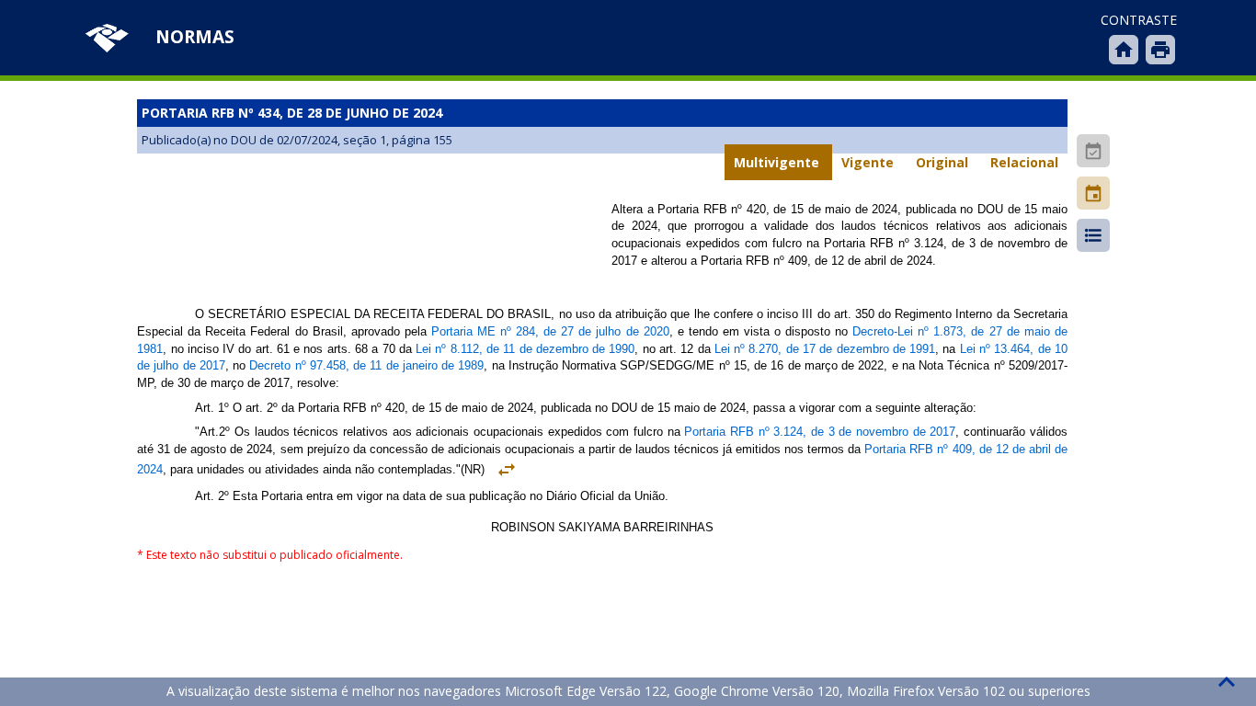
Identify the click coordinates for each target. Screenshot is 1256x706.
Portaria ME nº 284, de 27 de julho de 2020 (550, 331)
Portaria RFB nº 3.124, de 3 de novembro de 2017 (819, 431)
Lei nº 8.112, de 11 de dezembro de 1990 (525, 349)
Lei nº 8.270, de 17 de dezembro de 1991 (824, 349)
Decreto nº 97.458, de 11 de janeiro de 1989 (366, 365)
